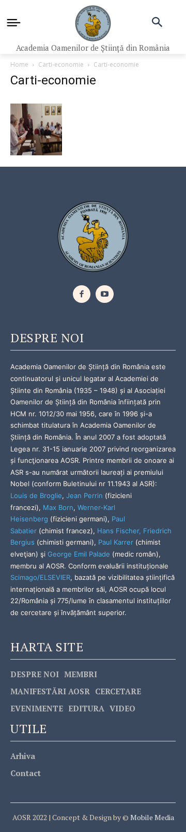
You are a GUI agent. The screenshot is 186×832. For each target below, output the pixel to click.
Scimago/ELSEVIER (40, 577)
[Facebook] (82, 294)
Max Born (58, 507)
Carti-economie (61, 64)
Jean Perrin (85, 495)
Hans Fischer (118, 531)
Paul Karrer (115, 542)
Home (19, 64)
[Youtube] (105, 294)
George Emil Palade (79, 554)
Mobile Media (151, 817)
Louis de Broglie (36, 495)
